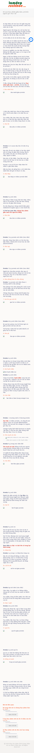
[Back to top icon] (30, 749)
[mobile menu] (31, 3)
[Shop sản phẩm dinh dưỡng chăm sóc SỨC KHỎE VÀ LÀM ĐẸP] (17, 4)
